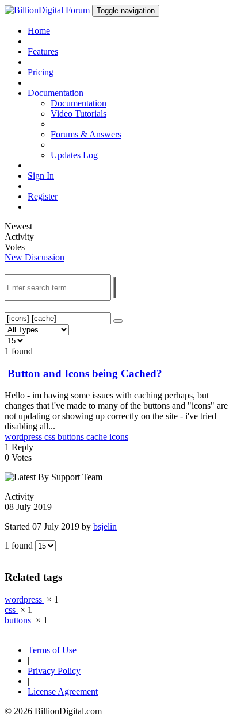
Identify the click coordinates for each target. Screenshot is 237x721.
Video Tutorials (78, 113)
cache (97, 437)
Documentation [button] (55, 93)
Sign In (41, 176)
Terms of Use (52, 650)
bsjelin (105, 526)
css (51, 437)
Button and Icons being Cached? (84, 373)
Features (43, 51)
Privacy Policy (54, 671)
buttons (72, 437)
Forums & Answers (86, 134)
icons (118, 437)
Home (39, 31)
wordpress (24, 437)
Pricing (40, 72)
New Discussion (34, 257)
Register (43, 196)
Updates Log (74, 155)
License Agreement (63, 691)
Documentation (78, 103)
